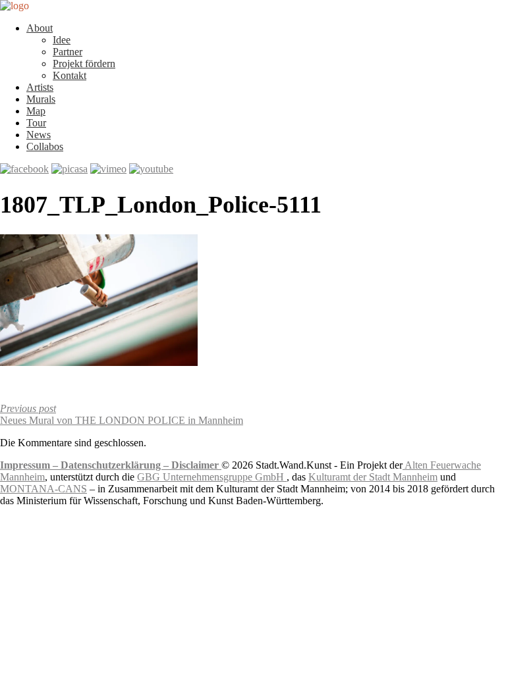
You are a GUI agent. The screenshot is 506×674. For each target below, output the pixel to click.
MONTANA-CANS (43, 488)
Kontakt (69, 75)
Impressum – (30, 465)
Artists (39, 87)
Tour (36, 122)
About (39, 28)
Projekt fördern (84, 63)
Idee (61, 39)
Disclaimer (196, 465)
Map (35, 111)
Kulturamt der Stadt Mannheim (372, 476)
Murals (40, 99)
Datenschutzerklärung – (116, 465)
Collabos (44, 146)
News (38, 134)
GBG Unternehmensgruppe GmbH (212, 476)
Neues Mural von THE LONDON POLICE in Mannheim (121, 414)
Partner (67, 51)
